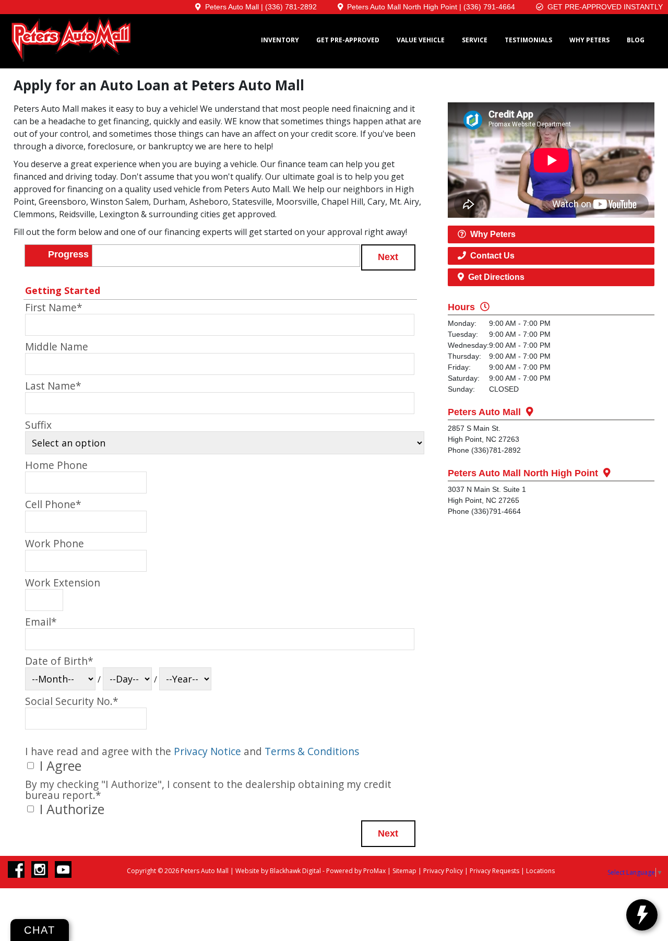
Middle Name (56, 346)
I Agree (59, 765)
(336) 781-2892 (291, 7)
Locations (540, 870)
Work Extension (62, 583)
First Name (53, 307)
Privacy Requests (494, 870)
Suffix (38, 425)
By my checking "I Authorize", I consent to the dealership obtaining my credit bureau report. (208, 790)
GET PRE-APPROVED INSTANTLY (603, 7)
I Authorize (70, 809)
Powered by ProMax (356, 870)
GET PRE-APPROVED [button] (347, 40)
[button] (388, 257)
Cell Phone (53, 504)
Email (41, 622)
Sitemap (404, 870)
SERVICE (474, 40)
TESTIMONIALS (528, 40)
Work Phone (54, 543)
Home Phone (56, 465)
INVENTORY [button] (280, 40)
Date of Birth (59, 661)
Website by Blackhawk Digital (278, 870)
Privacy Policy (443, 870)
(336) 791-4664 (489, 7)
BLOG (636, 40)
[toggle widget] (642, 915)
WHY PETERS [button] (589, 40)
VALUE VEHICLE (421, 40)
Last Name (53, 386)
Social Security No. (71, 701)
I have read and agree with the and (192, 751)
